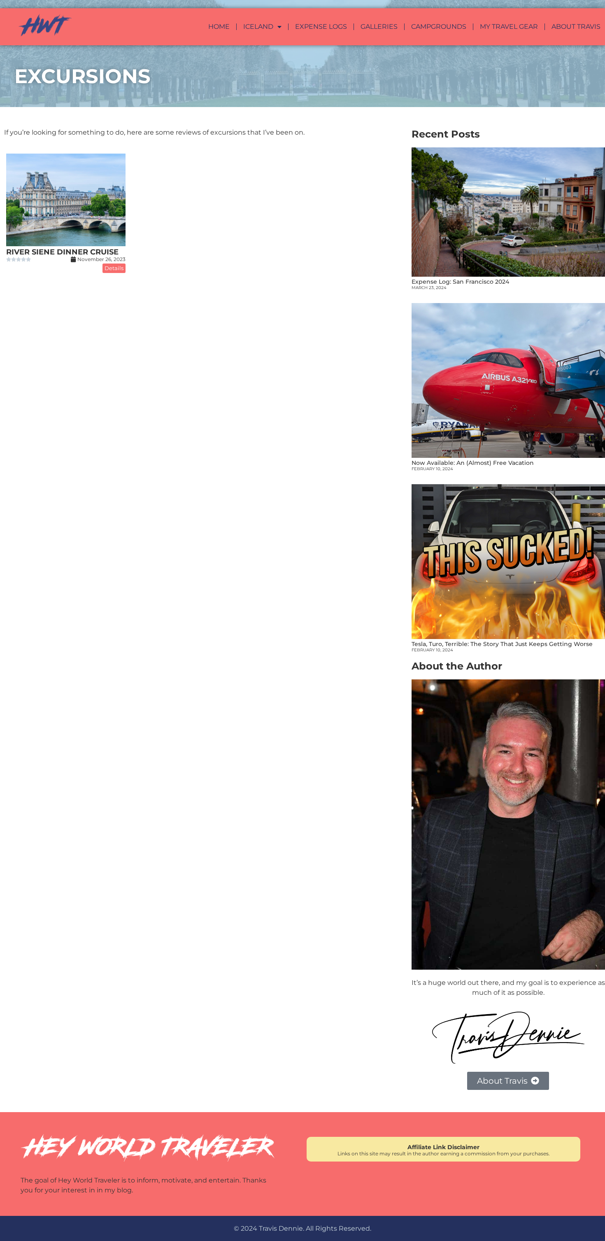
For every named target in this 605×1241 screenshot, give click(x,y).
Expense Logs (321, 26)
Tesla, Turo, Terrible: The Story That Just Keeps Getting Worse (502, 644)
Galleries (379, 26)
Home (219, 26)
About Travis (575, 26)
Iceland (258, 26)
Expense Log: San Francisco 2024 (460, 281)
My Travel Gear (509, 26)
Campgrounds (438, 26)
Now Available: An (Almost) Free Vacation (473, 463)
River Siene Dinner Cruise (62, 252)
